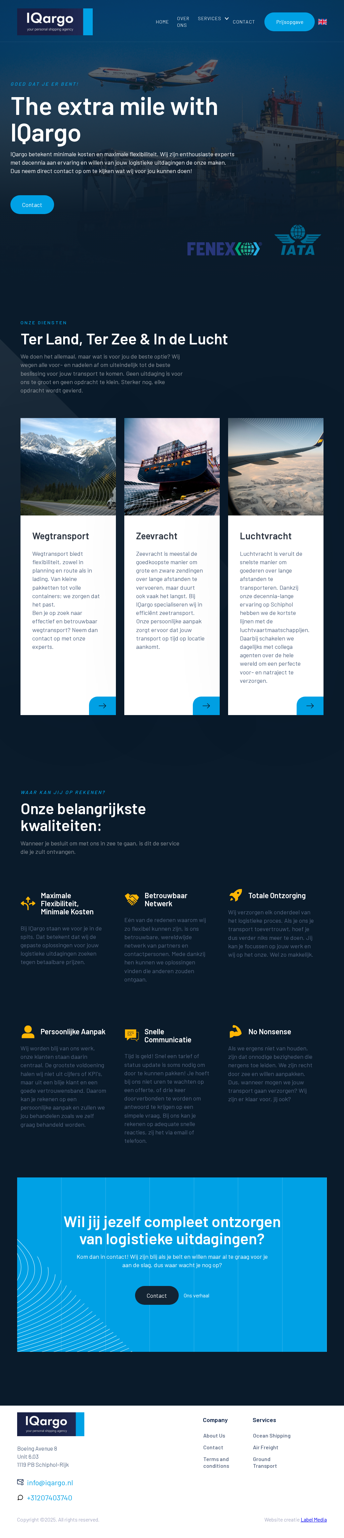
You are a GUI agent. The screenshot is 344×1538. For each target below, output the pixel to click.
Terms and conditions (216, 1462)
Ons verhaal (196, 1295)
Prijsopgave (289, 21)
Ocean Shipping (272, 1435)
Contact (32, 204)
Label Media (314, 1519)
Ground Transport (265, 1462)
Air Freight (265, 1447)
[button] (211, 18)
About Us (214, 1435)
